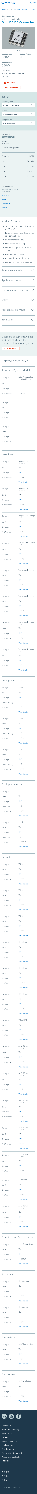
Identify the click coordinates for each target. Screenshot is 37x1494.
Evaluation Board (11, 88)
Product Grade (7, 101)
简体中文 (5, 1476)
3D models (7, 319)
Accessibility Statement (12, 1453)
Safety (5, 300)
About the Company (10, 1429)
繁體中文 (5, 1472)
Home (4, 9)
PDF (19, 472)
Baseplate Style (7, 119)
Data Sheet (11, 82)
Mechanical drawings (13, 309)
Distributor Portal (9, 1449)
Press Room (7, 1433)
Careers (5, 1437)
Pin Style (5, 110)
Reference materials (13, 270)
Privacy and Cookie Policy (12, 1457)
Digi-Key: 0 (6, 203)
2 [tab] (19, 50)
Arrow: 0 (5, 196)
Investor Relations (9, 1441)
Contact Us (6, 1426)
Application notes (11, 280)
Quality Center (8, 1445)
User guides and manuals (15, 290)
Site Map (5, 1461)
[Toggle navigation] (35, 3)
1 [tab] (17, 50)
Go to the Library (10, 348)
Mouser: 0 (6, 207)
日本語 (5, 1480)
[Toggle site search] (31, 3)
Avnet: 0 (5, 199)
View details (23, 482)
